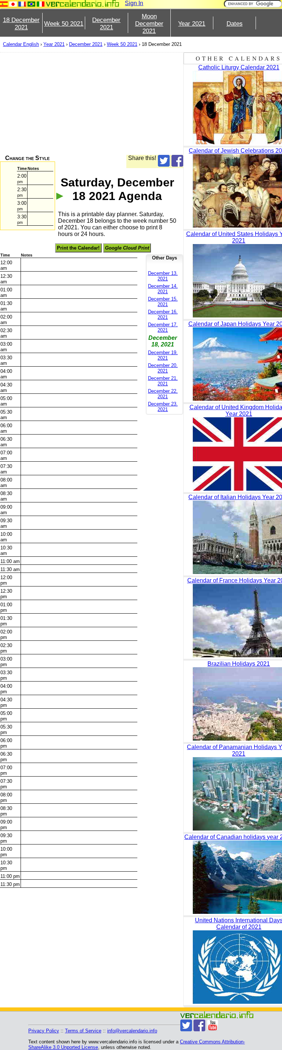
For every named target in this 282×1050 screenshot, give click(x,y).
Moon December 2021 (149, 23)
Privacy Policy (43, 1030)
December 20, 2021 (163, 368)
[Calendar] (82, 3)
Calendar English (21, 44)
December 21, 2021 (163, 380)
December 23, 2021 (163, 406)
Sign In (134, 3)
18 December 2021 (21, 24)
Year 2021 (191, 23)
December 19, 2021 (163, 355)
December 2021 (106, 24)
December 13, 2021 (163, 275)
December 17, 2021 (163, 327)
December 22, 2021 (163, 393)
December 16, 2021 (163, 314)
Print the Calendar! (78, 248)
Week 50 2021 (63, 23)
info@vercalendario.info (132, 1030)
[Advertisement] (91, 103)
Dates (235, 23)
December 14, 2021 (163, 288)
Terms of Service (83, 1030)
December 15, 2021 (163, 301)
